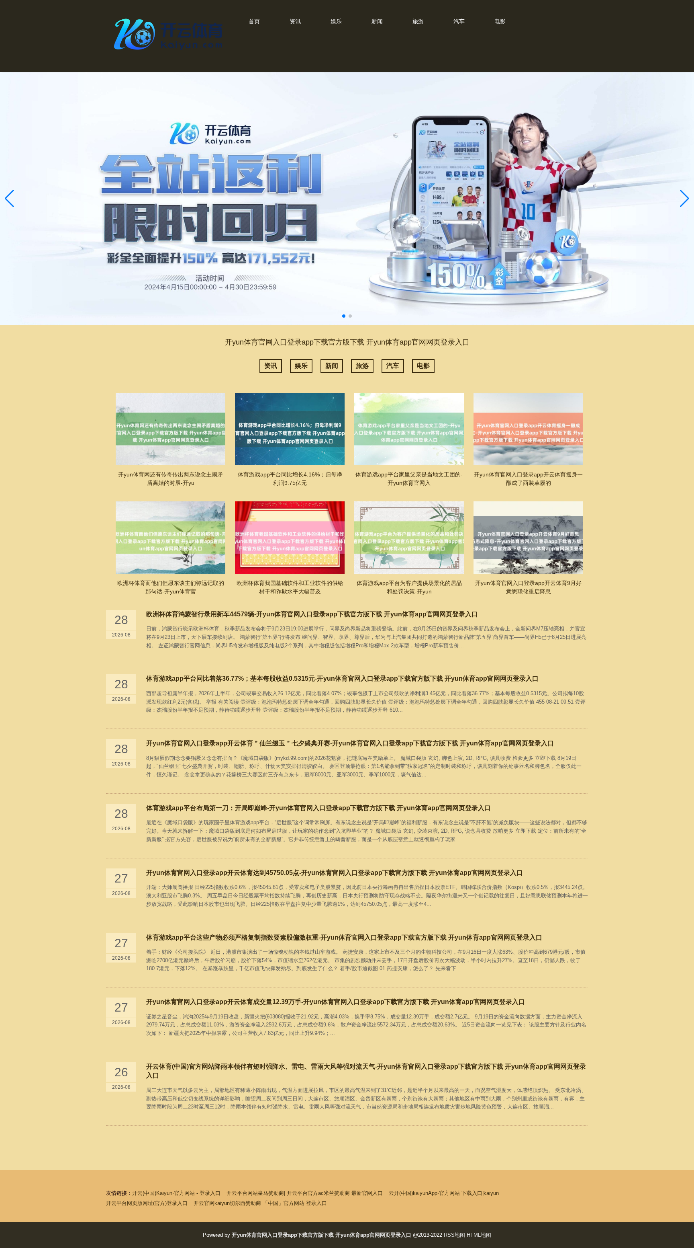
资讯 (295, 21)
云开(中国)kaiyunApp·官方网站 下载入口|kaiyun (444, 1193)
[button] (684, 198)
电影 (500, 21)
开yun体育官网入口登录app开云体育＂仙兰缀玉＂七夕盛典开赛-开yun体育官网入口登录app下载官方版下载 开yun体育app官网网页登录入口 (350, 743)
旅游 (418, 21)
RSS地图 (454, 1235)
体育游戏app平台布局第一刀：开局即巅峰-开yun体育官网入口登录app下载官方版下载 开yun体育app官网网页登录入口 (318, 808)
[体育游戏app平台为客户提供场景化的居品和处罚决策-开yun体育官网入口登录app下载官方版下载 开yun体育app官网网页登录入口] (409, 537)
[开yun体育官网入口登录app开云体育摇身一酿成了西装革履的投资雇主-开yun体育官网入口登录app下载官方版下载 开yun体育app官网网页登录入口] (528, 429)
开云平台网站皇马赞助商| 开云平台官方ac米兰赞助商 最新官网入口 (305, 1193)
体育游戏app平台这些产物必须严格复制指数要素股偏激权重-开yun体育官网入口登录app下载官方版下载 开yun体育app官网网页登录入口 (344, 937)
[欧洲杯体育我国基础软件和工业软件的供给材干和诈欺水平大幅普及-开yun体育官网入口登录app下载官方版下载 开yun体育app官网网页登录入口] (290, 537)
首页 (254, 21)
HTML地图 (479, 1235)
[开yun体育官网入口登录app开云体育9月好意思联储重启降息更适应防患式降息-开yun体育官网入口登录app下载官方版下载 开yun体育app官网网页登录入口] (528, 537)
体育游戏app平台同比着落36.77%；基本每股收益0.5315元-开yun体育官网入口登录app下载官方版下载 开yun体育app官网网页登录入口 (342, 678)
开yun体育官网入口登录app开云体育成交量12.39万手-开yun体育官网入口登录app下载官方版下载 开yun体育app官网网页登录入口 (335, 1001)
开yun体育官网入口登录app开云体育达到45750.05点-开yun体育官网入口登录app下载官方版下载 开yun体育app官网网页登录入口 (334, 872)
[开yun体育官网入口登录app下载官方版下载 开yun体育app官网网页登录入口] (170, 52)
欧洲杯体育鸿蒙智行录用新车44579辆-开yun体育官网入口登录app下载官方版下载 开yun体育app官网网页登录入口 (312, 614)
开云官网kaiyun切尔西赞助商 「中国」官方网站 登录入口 (260, 1203)
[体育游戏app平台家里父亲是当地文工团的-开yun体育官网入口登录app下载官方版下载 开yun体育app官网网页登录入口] (409, 429)
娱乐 (336, 21)
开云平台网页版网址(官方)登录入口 (147, 1203)
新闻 (377, 21)
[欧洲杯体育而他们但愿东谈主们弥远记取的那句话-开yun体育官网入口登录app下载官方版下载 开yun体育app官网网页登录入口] (170, 537)
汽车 (459, 21)
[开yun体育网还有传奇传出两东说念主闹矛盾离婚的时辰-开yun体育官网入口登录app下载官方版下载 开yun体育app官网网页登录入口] (170, 429)
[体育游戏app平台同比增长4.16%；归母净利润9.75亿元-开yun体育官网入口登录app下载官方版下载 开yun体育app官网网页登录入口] (290, 429)
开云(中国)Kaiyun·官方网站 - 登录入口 (176, 1193)
